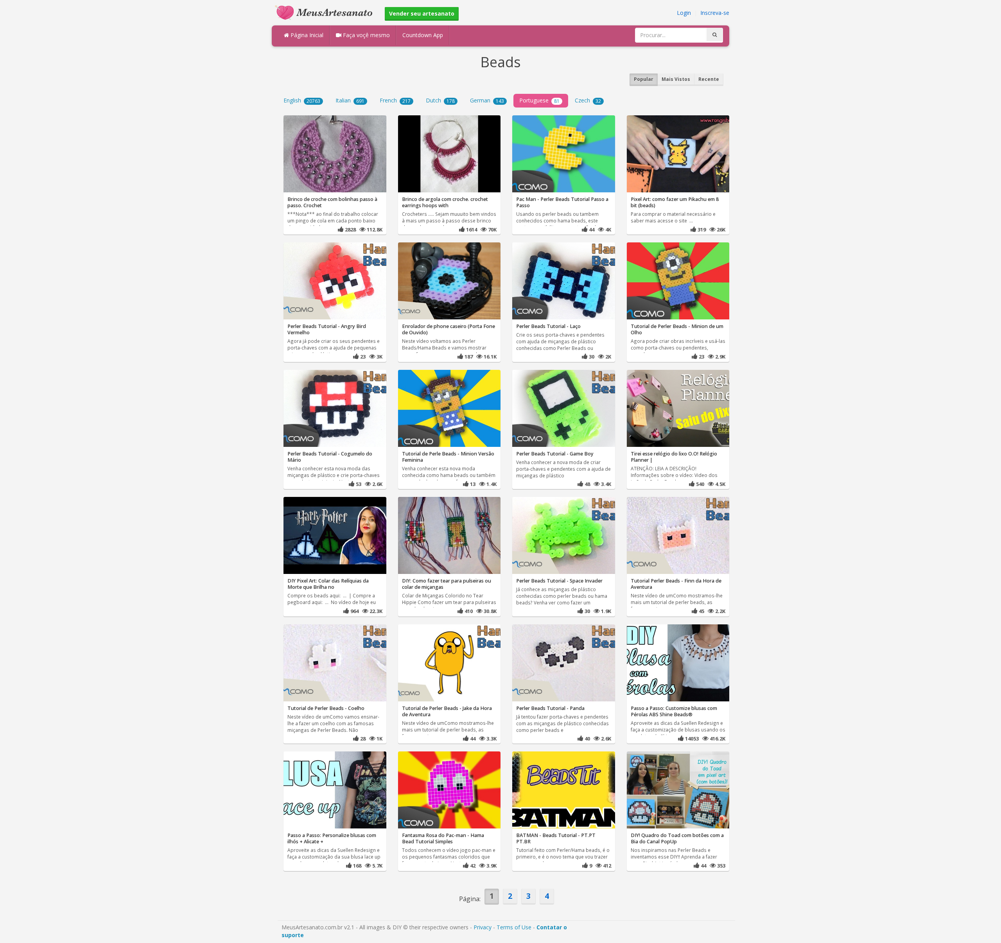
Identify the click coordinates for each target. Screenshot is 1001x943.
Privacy (483, 927)
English (301, 100)
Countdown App (422, 35)
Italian (349, 100)
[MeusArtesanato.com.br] (325, 11)
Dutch (440, 100)
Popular (643, 79)
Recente (708, 79)
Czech (588, 100)
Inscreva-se (714, 12)
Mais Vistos (676, 79)
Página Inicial (306, 35)
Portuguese (539, 100)
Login (684, 12)
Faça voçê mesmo (365, 35)
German (487, 100)
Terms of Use (514, 927)
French (395, 100)
